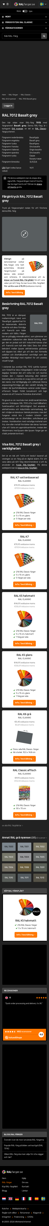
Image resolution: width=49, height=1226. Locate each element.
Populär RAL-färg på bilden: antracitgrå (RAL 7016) (23, 1147)
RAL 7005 (40, 857)
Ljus (30, 11)
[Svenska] (43, 4)
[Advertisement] (24, 66)
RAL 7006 (9, 867)
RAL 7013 (40, 878)
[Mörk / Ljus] (25, 11)
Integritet (6, 1217)
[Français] (23, 1198)
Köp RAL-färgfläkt (14, 891)
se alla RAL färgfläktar (11, 825)
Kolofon (5, 1209)
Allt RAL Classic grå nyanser (33, 838)
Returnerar (25, 1213)
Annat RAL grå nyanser (19, 837)
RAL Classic (19, 22)
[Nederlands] (4, 1198)
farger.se (15, 1172)
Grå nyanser (17, 129)
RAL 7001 (24, 847)
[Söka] (44, 36)
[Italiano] (30, 1198)
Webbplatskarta (19, 1209)
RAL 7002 (40, 847)
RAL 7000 (9, 847)
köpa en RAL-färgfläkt (27, 468)
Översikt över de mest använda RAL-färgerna (24, 1140)
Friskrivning (19, 1217)
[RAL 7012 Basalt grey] (24, 234)
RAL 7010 (9, 878)
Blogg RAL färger (13, 1134)
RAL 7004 (24, 857)
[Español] (37, 1198)
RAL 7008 (24, 867)
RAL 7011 (24, 878)
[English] (10, 1198)
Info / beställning (14, 292)
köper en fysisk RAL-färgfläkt (19, 280)
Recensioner (11, 990)
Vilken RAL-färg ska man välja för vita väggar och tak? (24, 1155)
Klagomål (37, 1213)
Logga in (8, 106)
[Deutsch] (17, 1198)
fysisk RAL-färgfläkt (25, 465)
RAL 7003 (9, 857)
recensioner (24, 1031)
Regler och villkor (9, 1213)
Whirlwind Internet (23, 1222)
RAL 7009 (40, 867)
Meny (8, 17)
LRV (3, 168)
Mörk (19, 11)
